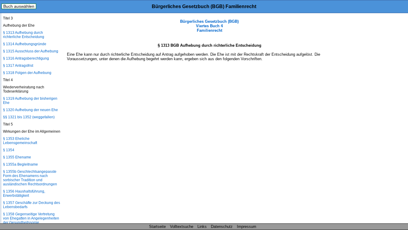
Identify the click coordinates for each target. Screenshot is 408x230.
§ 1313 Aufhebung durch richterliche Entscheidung (23, 35)
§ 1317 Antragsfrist (18, 65)
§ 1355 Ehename (17, 157)
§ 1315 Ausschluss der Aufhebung (30, 51)
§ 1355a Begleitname (20, 164)
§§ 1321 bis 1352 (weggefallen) (29, 117)
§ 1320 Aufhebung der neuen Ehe (30, 110)
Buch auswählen (18, 6)
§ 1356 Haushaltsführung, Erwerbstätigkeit (24, 193)
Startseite (157, 226)
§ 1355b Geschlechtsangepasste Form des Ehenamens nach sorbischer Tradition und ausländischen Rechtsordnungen (30, 178)
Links (202, 226)
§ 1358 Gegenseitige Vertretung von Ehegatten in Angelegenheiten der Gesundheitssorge (31, 218)
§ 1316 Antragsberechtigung (26, 58)
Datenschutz (222, 226)
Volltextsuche (181, 226)
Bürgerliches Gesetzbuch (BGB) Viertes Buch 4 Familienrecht (209, 26)
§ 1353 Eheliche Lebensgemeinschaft (20, 141)
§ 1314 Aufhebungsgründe (24, 44)
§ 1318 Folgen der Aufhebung (27, 73)
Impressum (246, 226)
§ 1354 (8, 150)
